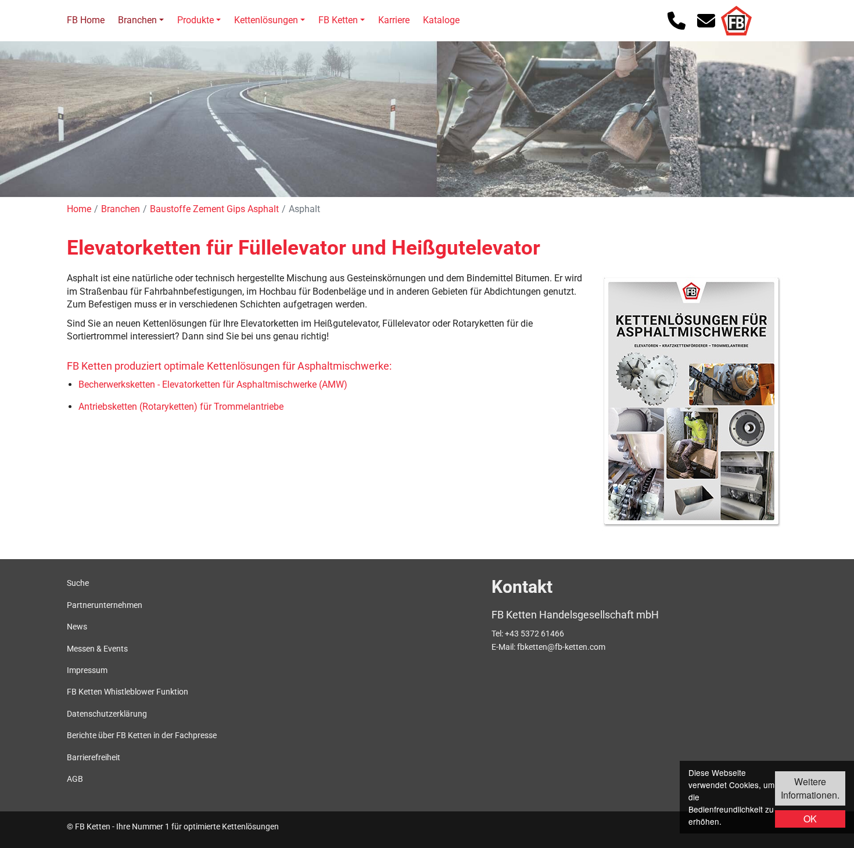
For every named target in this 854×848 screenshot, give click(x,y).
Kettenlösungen (266, 20)
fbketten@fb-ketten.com (561, 647)
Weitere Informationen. (810, 788)
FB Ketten (338, 20)
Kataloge (441, 20)
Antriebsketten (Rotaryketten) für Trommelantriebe (181, 406)
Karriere (394, 20)
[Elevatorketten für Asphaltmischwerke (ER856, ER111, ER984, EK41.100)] (691, 401)
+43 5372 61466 (534, 633)
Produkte (195, 20)
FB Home (86, 20)
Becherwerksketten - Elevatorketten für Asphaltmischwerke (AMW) (212, 384)
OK (810, 818)
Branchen (137, 20)
